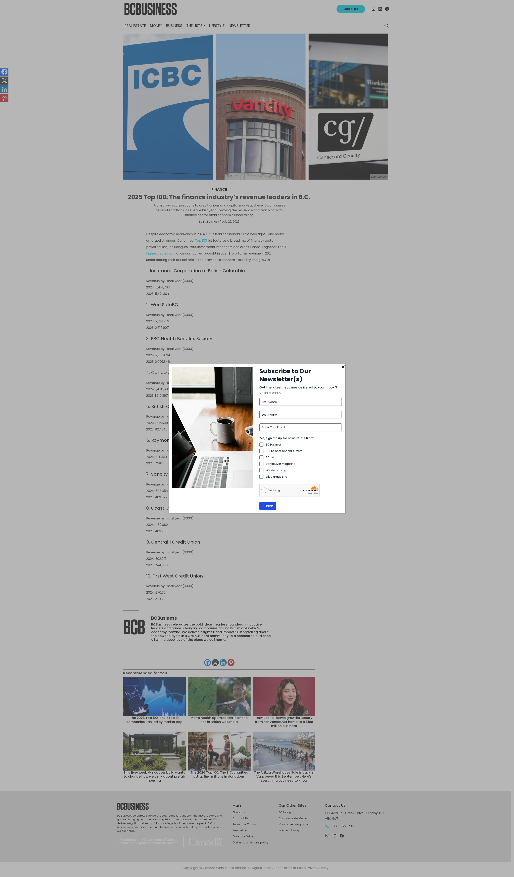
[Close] (343, 367)
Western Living (276, 470)
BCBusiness (273, 445)
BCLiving (271, 457)
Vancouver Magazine (280, 464)
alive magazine (276, 477)
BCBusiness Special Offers (284, 451)
